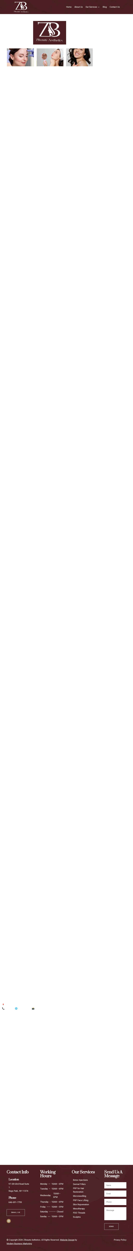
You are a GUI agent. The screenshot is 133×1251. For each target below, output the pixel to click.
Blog (105, 7)
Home (69, 7)
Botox (58, 1153)
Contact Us (115, 7)
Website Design (67, 1240)
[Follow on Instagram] (9, 1221)
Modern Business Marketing (19, 1243)
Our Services (91, 7)
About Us (78, 7)
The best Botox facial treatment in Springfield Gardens (28, 1153)
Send (111, 1226)
